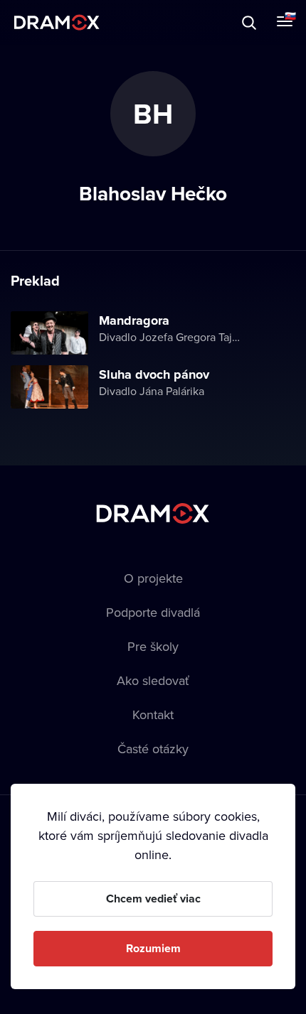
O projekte (153, 578)
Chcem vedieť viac (153, 898)
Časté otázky (153, 748)
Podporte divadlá (153, 612)
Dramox (57, 22)
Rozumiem (153, 948)
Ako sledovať (153, 680)
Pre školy (153, 646)
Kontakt (153, 714)
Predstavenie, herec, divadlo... (143, 22)
